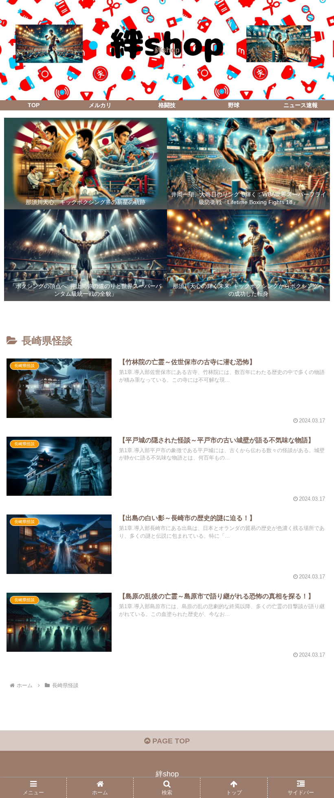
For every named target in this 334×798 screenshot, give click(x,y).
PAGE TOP (170, 741)
